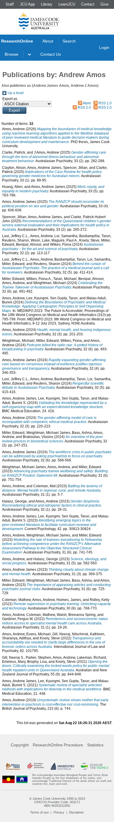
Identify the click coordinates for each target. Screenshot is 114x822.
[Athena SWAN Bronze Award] (13, 766)
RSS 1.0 (105, 103)
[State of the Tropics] (94, 766)
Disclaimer (76, 812)
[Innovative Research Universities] (35, 766)
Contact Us (50, 54)
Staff (10, 4)
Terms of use (39, 812)
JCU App (27, 4)
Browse (11, 54)
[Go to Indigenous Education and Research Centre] (8, 779)
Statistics (95, 745)
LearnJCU (66, 4)
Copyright (20, 745)
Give (104, 4)
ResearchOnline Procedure (58, 745)
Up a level (16, 93)
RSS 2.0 (84, 108)
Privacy (58, 812)
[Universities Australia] (63, 766)
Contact (87, 4)
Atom (87, 103)
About (47, 41)
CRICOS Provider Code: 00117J (57, 802)
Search (69, 41)
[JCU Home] (39, 20)
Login (104, 47)
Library (46, 4)
